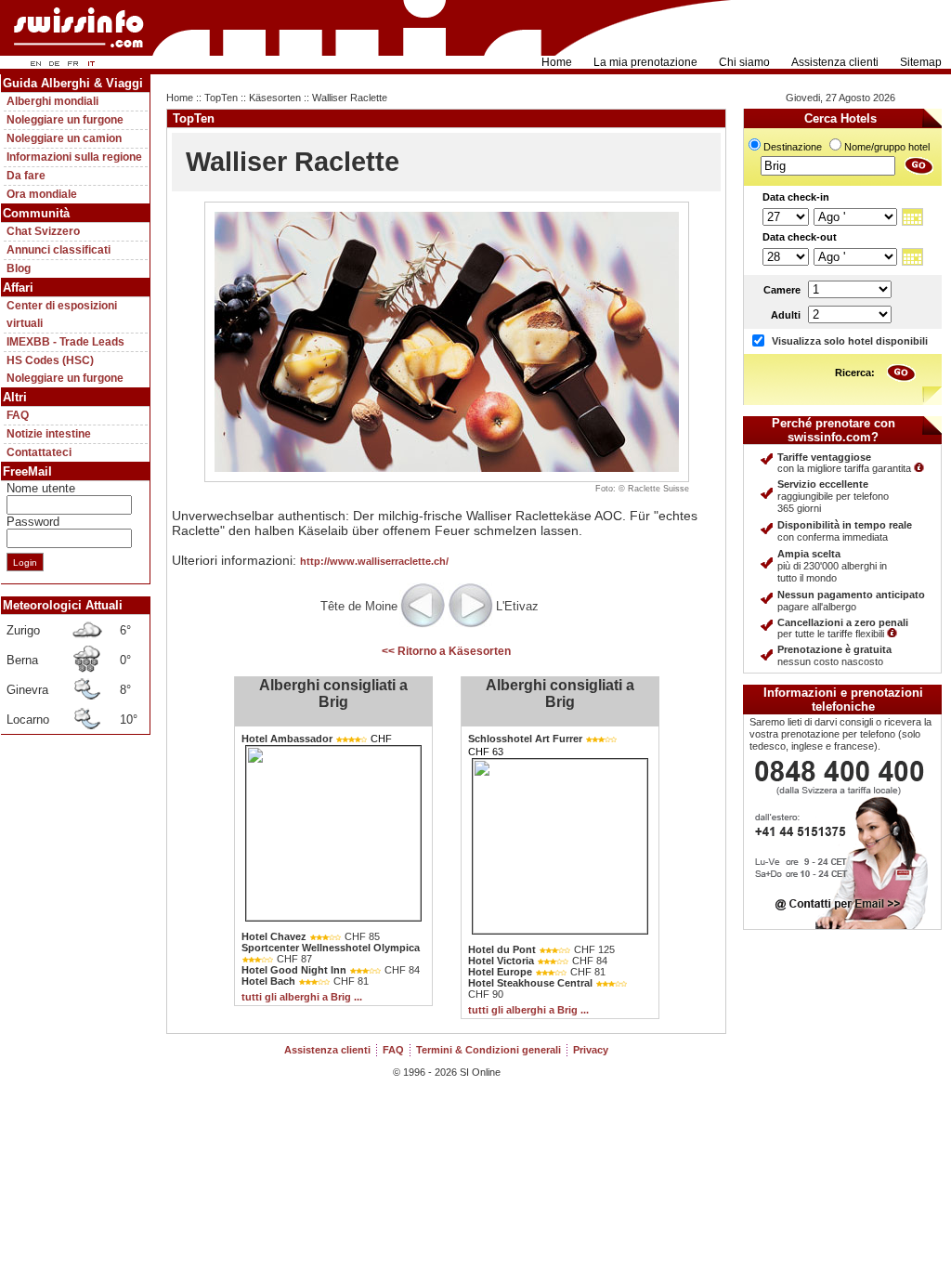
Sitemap (921, 62)
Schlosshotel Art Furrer (525, 738)
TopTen (221, 97)
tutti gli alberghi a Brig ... (301, 996)
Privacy (590, 1049)
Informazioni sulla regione (74, 157)
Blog (19, 268)
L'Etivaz (517, 606)
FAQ (18, 415)
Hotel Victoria (501, 960)
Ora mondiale (42, 194)
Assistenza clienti (835, 62)
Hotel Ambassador (286, 738)
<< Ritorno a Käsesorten (446, 651)
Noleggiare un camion (64, 138)
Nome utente (41, 488)
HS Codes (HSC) (50, 360)
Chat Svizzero (43, 231)
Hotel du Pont (502, 949)
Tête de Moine (358, 606)
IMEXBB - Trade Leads (65, 341)
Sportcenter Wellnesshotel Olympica (330, 947)
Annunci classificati (59, 249)
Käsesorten (275, 97)
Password (33, 522)
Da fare (26, 175)
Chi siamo (744, 62)
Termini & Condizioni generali (488, 1049)
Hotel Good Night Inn (293, 969)
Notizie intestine (49, 433)
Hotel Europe (500, 971)
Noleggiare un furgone (65, 119)
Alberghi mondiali (52, 101)
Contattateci (39, 452)
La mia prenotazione (645, 62)
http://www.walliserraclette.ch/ (374, 561)
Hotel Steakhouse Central (530, 982)
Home (556, 62)
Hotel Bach (268, 981)
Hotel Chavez (273, 936)
